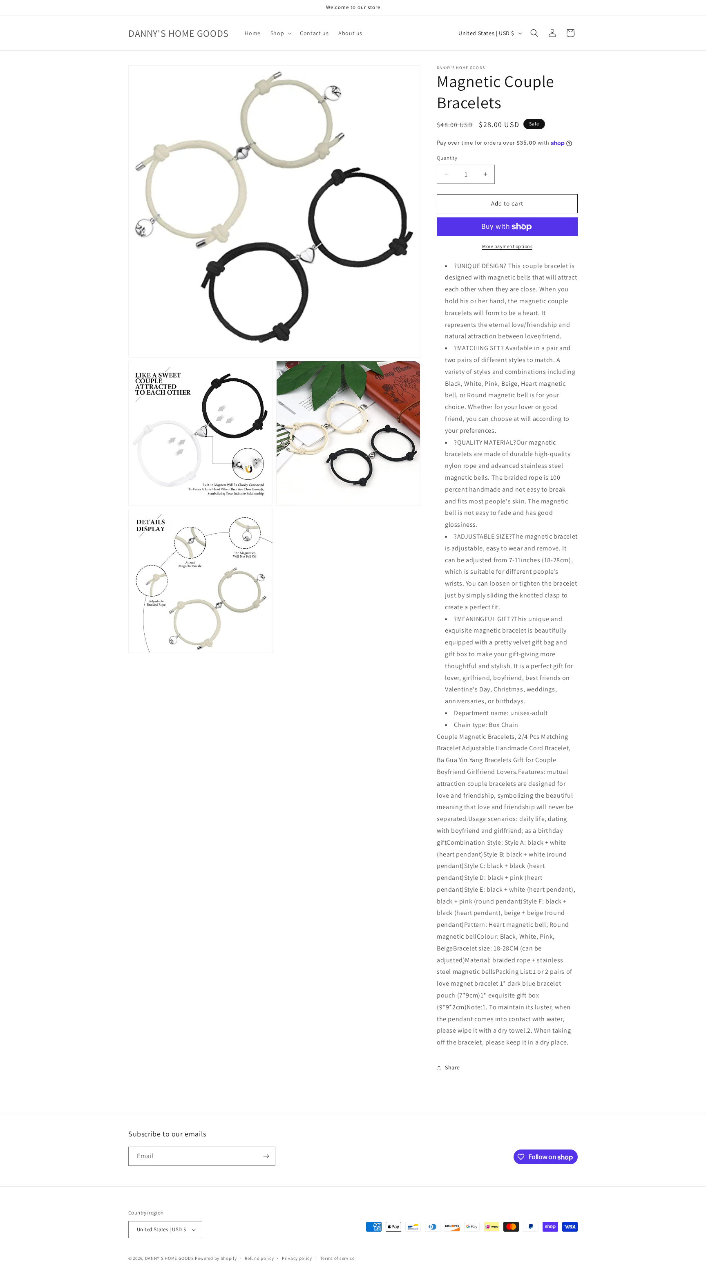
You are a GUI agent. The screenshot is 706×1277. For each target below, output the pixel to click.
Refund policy (259, 1258)
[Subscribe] (266, 1156)
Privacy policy (297, 1258)
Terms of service (337, 1258)
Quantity (447, 157)
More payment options (507, 246)
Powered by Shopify (216, 1258)
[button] (280, 33)
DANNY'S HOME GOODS (169, 1258)
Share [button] (452, 1067)
